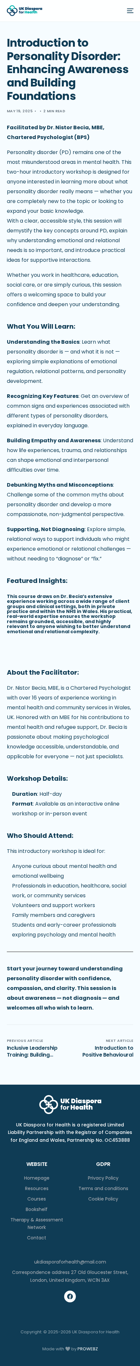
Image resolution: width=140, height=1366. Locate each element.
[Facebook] (70, 1296)
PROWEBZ (87, 1349)
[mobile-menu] (127, 10)
